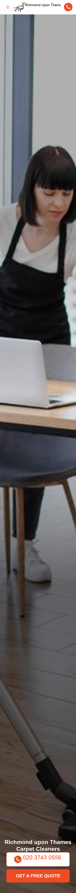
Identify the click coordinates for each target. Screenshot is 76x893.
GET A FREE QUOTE (38, 875)
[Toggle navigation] (8, 7)
